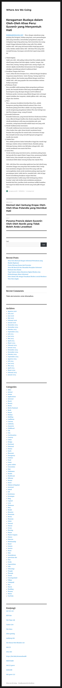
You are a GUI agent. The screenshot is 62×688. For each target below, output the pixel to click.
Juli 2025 (10, 334)
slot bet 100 (10, 611)
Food (9, 460)
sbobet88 (9, 670)
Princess (10, 539)
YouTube (10, 596)
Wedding (11, 589)
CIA (9, 430)
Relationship (12, 541)
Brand (10, 412)
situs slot (9, 652)
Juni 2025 (11, 336)
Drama (10, 448)
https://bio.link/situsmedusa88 (16, 656)
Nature (10, 526)
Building (10, 417)
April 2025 (11, 341)
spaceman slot (12, 557)
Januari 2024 (12, 375)
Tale (9, 566)
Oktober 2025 (12, 329)
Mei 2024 (11, 365)
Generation (11, 467)
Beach (10, 401)
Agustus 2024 (12, 359)
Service (10, 548)
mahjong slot (10, 638)
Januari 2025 (12, 347)
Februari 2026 (12, 320)
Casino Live (9, 624)
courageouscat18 (12, 191)
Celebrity (11, 424)
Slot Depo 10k (10, 620)
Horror (10, 480)
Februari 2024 (12, 372)
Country (10, 437)
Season (10, 546)
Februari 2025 (12, 345)
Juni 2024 (11, 363)
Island (10, 489)
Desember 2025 (13, 325)
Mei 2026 (11, 318)
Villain (10, 580)
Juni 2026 (11, 316)
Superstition (12, 564)
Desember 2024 (13, 350)
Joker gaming (10, 633)
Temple (10, 571)
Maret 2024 (11, 370)
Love (9, 503)
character (11, 426)
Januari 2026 (12, 322)
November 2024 (13, 352)
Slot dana (9, 629)
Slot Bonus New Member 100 (15, 643)
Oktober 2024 (12, 354)
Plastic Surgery (12, 535)
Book (9, 410)
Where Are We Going (18, 9)
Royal (9, 544)
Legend (10, 501)
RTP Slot (9, 615)
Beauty (10, 403)
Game (10, 462)
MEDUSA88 (10, 661)
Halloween (11, 471)
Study (10, 562)
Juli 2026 (11, 313)
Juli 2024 (10, 361)
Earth (9, 451)
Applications (12, 396)
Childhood (11, 428)
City (9, 433)
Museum (10, 519)
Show (9, 550)
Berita (10, 405)
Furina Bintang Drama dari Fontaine (19, 265)
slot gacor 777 (10, 674)
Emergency (11, 455)
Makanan (11, 505)
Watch (10, 587)
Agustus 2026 (12, 311)
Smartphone (12, 555)
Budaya (10, 415)
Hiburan (10, 478)
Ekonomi (11, 453)
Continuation (12, 435)
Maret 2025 (11, 343)
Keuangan (11, 496)
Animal (10, 392)
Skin (9, 553)
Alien (9, 390)
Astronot (11, 399)
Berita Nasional (13, 408)
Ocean (10, 528)
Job (9, 492)
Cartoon (10, 421)
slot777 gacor (10, 665)
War (9, 584)
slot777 (8, 647)
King (9, 498)
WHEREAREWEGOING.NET (14, 35)
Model (10, 510)
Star (9, 559)
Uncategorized (30, 191)
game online (12, 464)
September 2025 (13, 332)
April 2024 (11, 368)
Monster (10, 512)
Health (10, 473)
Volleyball (11, 582)
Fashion (10, 458)
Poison (10, 537)
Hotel (9, 482)
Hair (9, 469)
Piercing (10, 530)
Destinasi (11, 444)
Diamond (11, 446)
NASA (9, 521)
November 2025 (13, 327)
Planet (10, 532)
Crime (10, 439)
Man (9, 507)
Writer (10, 593)
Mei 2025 (11, 338)
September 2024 (13, 356)
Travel (10, 575)
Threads (10, 573)
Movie (10, 516)
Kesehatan (11, 494)
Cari (7, 241)
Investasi (11, 487)
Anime (10, 394)
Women (10, 591)
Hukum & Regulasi (14, 485)
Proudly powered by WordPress (26, 683)
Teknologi (11, 569)
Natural (10, 523)
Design (10, 442)
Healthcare (11, 476)
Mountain (11, 514)
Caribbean (11, 419)
